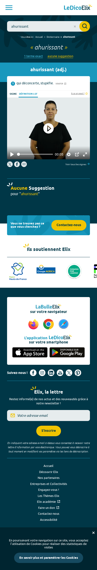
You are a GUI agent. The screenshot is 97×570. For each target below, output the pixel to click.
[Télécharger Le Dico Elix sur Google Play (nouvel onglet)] (67, 352)
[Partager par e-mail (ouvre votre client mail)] (24, 166)
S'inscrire (48, 431)
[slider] (35, 154)
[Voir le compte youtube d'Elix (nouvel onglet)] (60, 372)
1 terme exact (33, 56)
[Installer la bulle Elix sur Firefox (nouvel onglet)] (34, 324)
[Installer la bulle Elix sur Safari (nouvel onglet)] (63, 324)
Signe (13, 94)
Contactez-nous (69, 225)
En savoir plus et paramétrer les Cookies (48, 558)
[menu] (9, 7)
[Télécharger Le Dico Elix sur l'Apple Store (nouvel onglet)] (30, 352)
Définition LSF (28, 94)
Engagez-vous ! (48, 490)
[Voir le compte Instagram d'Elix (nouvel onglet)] (42, 372)
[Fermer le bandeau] (93, 532)
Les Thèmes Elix (48, 496)
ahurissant (69, 37)
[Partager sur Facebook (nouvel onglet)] (16, 166)
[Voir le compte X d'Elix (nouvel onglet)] (69, 372)
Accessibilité (48, 520)
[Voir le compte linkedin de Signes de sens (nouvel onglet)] (51, 372)
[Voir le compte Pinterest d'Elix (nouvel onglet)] (78, 372)
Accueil (39, 36)
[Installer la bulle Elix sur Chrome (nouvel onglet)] (49, 324)
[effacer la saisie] (74, 26)
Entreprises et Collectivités (48, 484)
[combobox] (48, 26)
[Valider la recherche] (84, 26)
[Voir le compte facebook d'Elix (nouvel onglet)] (33, 372)
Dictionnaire (53, 36)
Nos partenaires (49, 478)
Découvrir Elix (48, 472)
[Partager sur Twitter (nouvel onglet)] (10, 166)
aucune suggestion (60, 56)
